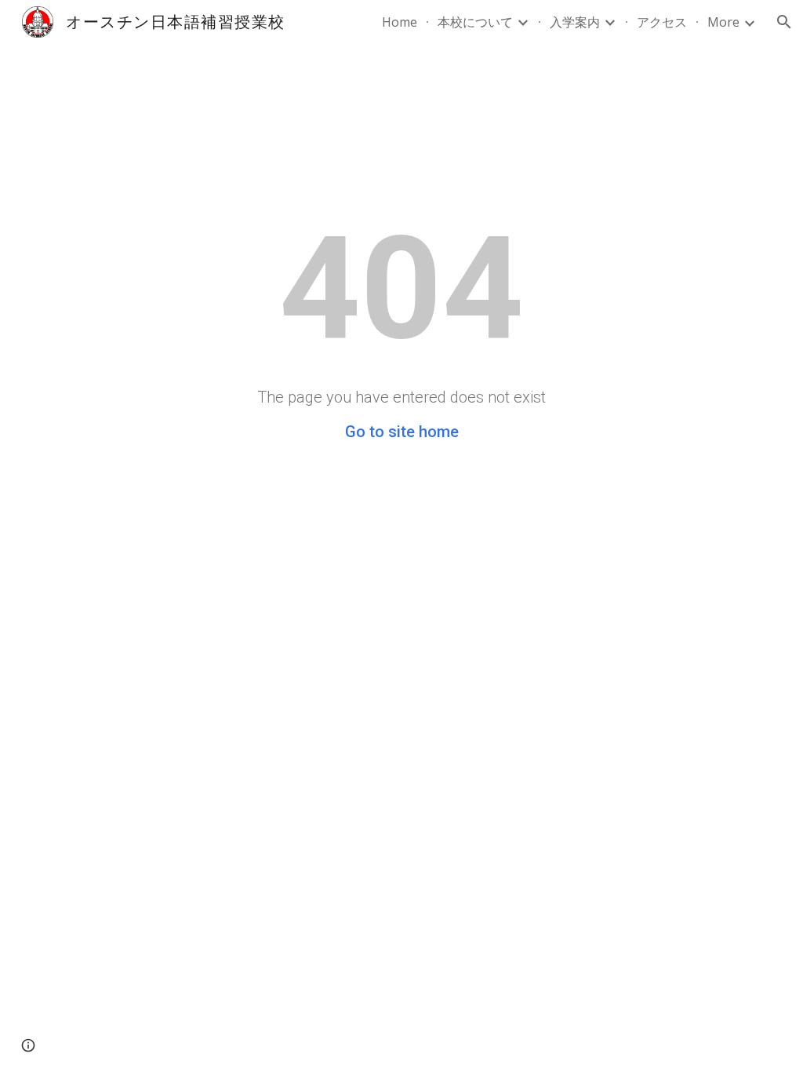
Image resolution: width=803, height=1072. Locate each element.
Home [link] (399, 22)
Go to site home (402, 431)
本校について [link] (475, 22)
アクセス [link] (662, 22)
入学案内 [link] (575, 22)
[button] (784, 22)
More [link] (723, 22)
